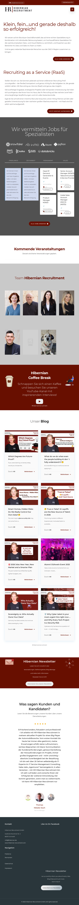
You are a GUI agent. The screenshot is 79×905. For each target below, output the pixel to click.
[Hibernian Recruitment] (18, 9)
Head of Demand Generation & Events (48, 174)
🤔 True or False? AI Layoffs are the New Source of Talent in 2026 (57, 512)
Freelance (13, 160)
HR (14, 471)
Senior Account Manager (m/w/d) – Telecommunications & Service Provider (68, 174)
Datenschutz (9, 863)
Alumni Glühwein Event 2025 (57, 564)
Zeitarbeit (30, 160)
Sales (65, 160)
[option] (39, 753)
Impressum (8, 868)
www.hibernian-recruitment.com (15, 843)
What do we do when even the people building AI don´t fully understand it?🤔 (57, 459)
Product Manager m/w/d (46, 200)
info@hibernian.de (17, 3)
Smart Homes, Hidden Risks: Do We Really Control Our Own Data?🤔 (20, 512)
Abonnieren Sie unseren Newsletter (39, 684)
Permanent (48, 160)
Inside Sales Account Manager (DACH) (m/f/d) (65, 199)
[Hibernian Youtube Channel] (39, 401)
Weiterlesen (28, 471)
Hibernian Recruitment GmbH (35, 902)
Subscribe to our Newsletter (51, 888)
